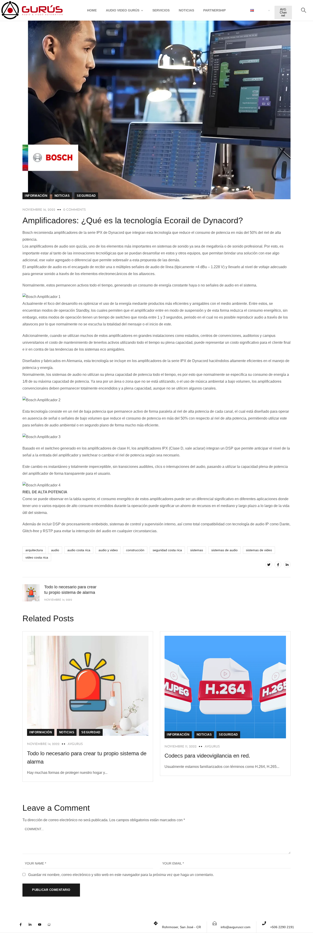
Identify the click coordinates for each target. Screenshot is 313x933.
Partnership (214, 10)
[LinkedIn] (287, 564)
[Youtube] (42, 927)
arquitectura (34, 550)
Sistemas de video (259, 550)
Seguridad (86, 195)
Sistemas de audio (224, 550)
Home (92, 10)
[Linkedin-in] (32, 927)
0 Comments (74, 210)
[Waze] (51, 927)
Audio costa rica (78, 550)
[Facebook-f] (23, 927)
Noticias (186, 10)
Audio (55, 550)
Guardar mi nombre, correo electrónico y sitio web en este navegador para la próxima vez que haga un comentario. (121, 875)
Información (36, 195)
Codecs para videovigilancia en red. (207, 756)
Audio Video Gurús (122, 10)
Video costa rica (36, 557)
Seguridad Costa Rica (167, 550)
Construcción (135, 550)
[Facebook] (278, 564)
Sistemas (196, 550)
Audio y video (108, 550)
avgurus (75, 744)
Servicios (161, 10)
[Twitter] (268, 564)
